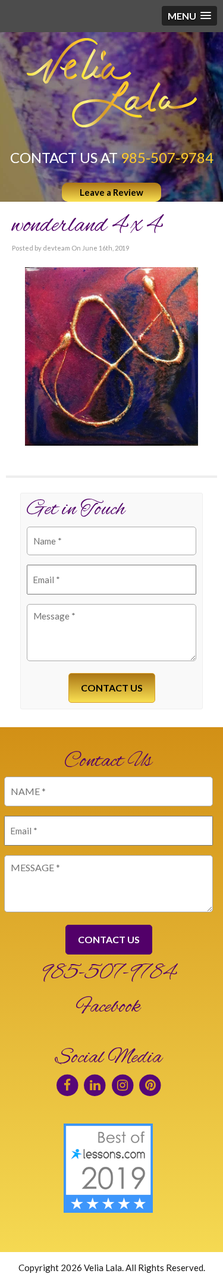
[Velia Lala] (111, 82)
